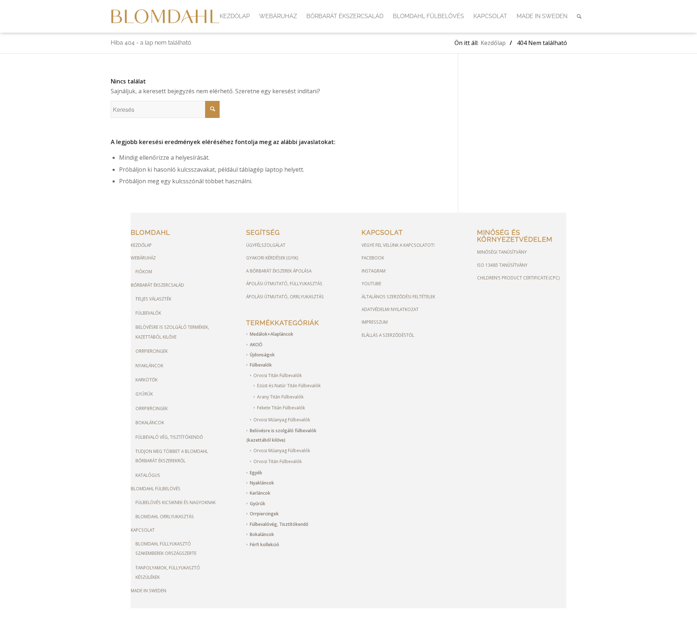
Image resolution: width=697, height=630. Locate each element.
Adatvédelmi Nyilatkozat (390, 309)
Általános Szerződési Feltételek (398, 296)
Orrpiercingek (151, 351)
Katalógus (147, 475)
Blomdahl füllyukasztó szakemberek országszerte (165, 548)
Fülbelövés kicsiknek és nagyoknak (175, 502)
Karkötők (146, 379)
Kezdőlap (141, 245)
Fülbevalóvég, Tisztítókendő (279, 524)
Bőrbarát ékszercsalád (157, 285)
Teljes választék (153, 299)
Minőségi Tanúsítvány (502, 252)
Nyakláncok (149, 365)
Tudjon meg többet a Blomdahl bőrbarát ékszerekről (171, 455)
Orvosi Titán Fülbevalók (277, 375)
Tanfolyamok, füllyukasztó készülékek (167, 572)
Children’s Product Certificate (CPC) (518, 278)
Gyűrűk (144, 394)
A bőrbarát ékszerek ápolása (278, 271)
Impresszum (375, 322)
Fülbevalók (148, 313)
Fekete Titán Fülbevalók (281, 408)
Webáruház (143, 258)
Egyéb (256, 473)
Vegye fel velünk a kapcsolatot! (398, 245)
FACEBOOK (373, 258)
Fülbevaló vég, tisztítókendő (169, 437)
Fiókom (143, 271)
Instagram (374, 271)
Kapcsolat (143, 530)
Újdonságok (262, 355)
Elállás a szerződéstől (388, 335)
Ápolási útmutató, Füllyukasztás (284, 283)
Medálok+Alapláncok (271, 334)
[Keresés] (579, 16)
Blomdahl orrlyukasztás (164, 516)
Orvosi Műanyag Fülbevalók (281, 420)
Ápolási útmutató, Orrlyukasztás (285, 296)
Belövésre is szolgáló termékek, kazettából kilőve (172, 331)
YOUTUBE (371, 283)
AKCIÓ (256, 344)
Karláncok (260, 493)
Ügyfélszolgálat (265, 245)
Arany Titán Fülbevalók (280, 397)
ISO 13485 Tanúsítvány (502, 265)
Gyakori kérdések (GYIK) (272, 258)
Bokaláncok (149, 422)
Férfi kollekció (264, 544)
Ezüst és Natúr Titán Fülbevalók (289, 385)
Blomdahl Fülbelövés (155, 488)
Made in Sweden (148, 590)
